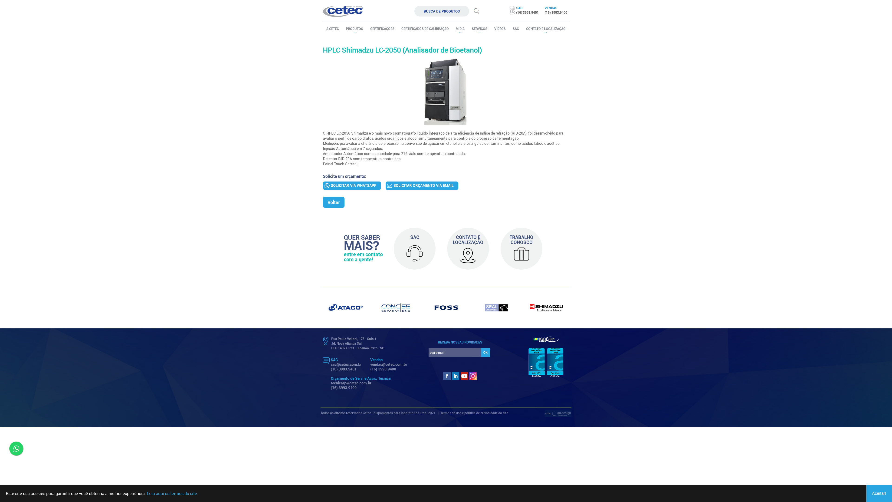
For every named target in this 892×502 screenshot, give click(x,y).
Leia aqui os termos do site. (172, 493)
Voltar (334, 202)
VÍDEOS (500, 28)
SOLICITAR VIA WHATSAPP (353, 185)
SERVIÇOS (479, 28)
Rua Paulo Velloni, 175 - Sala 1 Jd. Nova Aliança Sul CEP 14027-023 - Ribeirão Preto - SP (357, 343)
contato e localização (546, 28)
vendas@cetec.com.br (388, 364)
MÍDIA (460, 28)
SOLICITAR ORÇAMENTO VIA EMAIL (424, 185)
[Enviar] (476, 14)
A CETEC (332, 28)
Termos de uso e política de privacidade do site (474, 413)
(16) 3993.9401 (344, 369)
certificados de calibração (425, 28)
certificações (382, 28)
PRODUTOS (354, 28)
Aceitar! (879, 493)
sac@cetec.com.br (346, 364)
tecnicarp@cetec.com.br (351, 383)
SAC (516, 28)
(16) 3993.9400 (383, 369)
